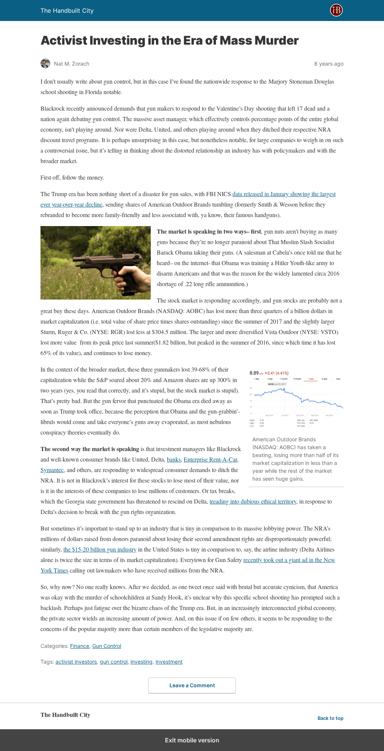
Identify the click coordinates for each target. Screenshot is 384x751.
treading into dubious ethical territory (253, 501)
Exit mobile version (192, 740)
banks (174, 459)
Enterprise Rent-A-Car (210, 459)
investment (169, 661)
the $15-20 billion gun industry (99, 549)
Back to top (331, 718)
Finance (79, 646)
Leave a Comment (192, 685)
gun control (114, 661)
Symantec (52, 470)
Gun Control (106, 646)
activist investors (76, 661)
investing (141, 661)
